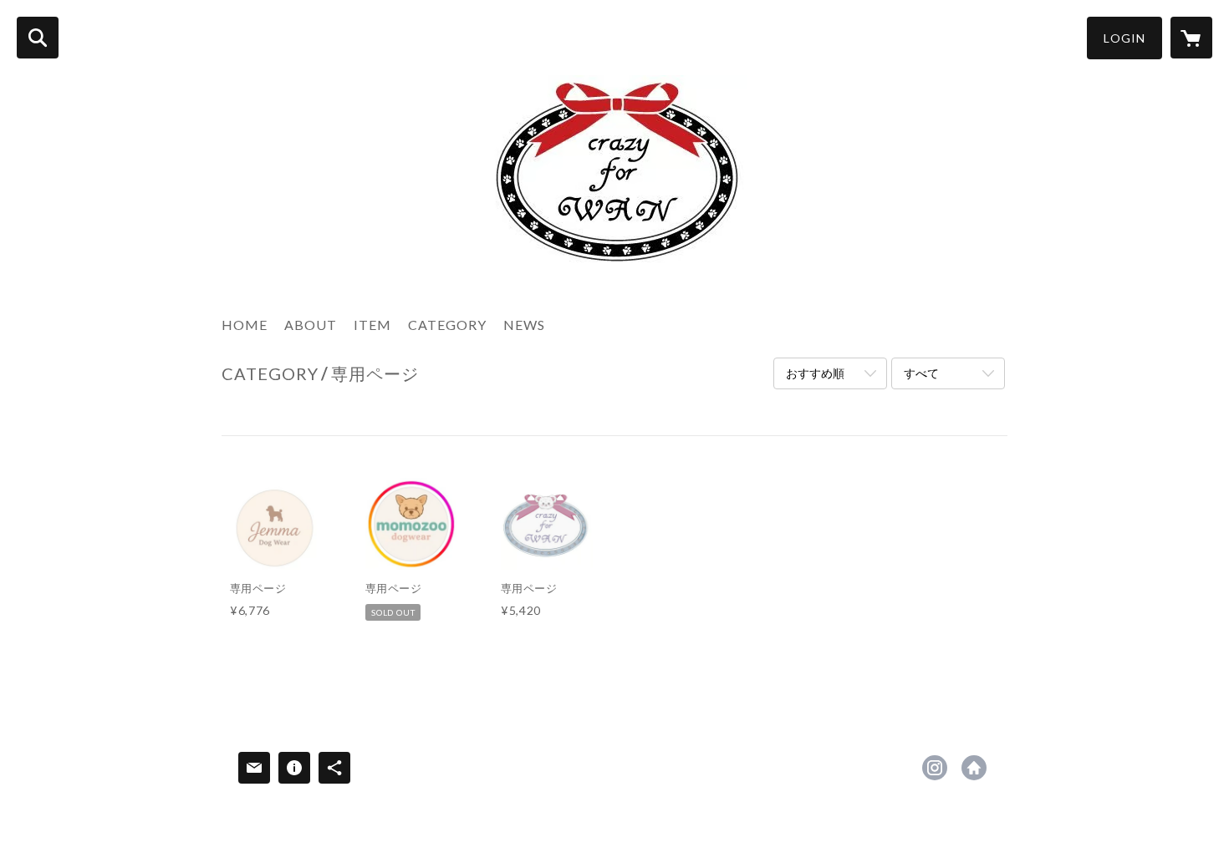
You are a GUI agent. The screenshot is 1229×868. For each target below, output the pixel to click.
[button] (1124, 38)
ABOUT (310, 324)
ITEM (372, 324)
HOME (245, 324)
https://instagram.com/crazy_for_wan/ (934, 767)
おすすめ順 (815, 373)
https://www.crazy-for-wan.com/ (974, 767)
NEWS (524, 324)
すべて (921, 373)
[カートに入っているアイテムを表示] (1191, 37)
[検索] (38, 37)
